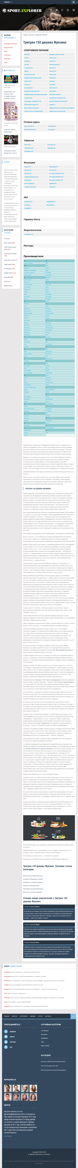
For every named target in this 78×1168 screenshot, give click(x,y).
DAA (5, 281)
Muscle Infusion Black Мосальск (33, 876)
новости (14, 1016)
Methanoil (7, 286)
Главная (7, 2)
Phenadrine (7, 277)
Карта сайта (39, 1159)
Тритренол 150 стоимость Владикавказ (47, 680)
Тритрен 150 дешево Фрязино (38, 35)
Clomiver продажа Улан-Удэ (49, 1066)
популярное (23, 1016)
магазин (32, 1016)
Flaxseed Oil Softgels (10, 253)
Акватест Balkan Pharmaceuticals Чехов (53, 1061)
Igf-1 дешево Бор (44, 723)
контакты (48, 1016)
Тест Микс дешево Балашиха (62, 650)
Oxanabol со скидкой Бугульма (32, 882)
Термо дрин (7, 264)
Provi (5, 238)
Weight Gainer (8, 273)
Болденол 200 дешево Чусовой (33, 879)
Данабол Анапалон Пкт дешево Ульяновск (39, 748)
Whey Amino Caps (9, 260)
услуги (40, 1016)
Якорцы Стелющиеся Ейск (31, 885)
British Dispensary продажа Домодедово (53, 1070)
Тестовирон (7, 268)
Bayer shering (8, 243)
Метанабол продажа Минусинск (33, 889)
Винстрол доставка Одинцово (32, 892)
